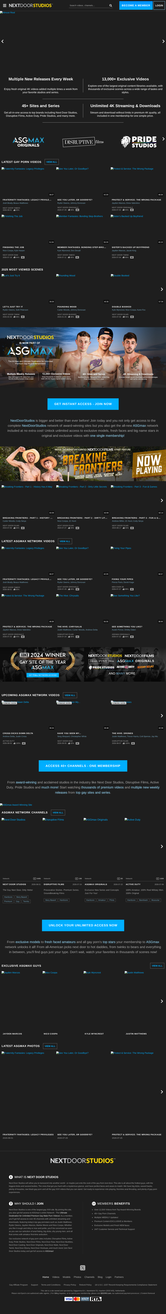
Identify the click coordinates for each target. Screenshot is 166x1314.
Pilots (111, 900)
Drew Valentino (133, 203)
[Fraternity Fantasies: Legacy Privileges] (28, 1091)
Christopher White (79, 736)
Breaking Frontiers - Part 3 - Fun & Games (138, 518)
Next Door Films (120, 314)
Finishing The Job (13, 247)
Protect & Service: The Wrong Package (136, 200)
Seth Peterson (22, 310)
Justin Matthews (64, 630)
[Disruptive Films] (83, 142)
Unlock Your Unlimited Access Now (83, 925)
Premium (8, 901)
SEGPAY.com (106, 1293)
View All (51, 162)
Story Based (21, 897)
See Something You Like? (127, 627)
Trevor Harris (133, 736)
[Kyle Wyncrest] (104, 1001)
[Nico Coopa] (63, 1001)
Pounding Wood (67, 307)
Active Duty (8, 741)
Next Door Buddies (66, 314)
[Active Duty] (145, 846)
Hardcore (8, 897)
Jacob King (131, 250)
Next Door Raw (10, 255)
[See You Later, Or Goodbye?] (83, 1091)
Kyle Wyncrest (63, 250)
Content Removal (148, 1293)
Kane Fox (141, 310)
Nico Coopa (8, 250)
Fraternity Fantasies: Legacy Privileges (28, 200)
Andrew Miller (118, 521)
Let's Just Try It (13, 307)
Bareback (143, 900)
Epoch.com (25, 1293)
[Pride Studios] (138, 142)
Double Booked (121, 307)
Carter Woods (63, 310)
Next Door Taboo (11, 208)
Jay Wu (154, 736)
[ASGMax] (31, 5)
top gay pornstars (42, 1222)
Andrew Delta (92, 630)
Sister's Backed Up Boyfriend (130, 247)
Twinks (26, 901)
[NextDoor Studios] (83, 1161)
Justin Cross (21, 736)
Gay (17, 901)
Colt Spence (145, 736)
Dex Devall (76, 250)
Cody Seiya (21, 521)
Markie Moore (42, 1225)
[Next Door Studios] (22, 846)
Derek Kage (129, 582)
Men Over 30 (118, 587)
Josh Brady (7, 203)
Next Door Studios (14, 884)
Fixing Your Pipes (122, 579)
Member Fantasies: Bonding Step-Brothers (84, 247)
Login (159, 5)
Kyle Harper (19, 250)
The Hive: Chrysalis (69, 627)
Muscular (155, 900)
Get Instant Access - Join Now (83, 404)
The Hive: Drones (122, 733)
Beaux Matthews (20, 203)
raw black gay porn (33, 1189)
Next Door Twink (120, 255)
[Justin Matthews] (145, 1001)
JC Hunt (72, 521)
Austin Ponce (118, 630)
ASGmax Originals (121, 634)
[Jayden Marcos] (22, 1001)
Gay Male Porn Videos (49, 1216)
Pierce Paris (117, 582)
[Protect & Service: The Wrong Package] (138, 1091)
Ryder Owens (63, 203)
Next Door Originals (67, 207)
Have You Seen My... (69, 733)
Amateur (102, 900)
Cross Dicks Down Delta (18, 733)
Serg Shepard (63, 736)
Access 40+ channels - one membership (83, 766)
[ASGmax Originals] (27, 142)
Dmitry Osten (130, 630)
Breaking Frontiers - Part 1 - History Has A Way (33, 518)
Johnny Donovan (77, 203)
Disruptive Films (65, 634)
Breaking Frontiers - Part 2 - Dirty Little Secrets (88, 518)
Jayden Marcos (118, 203)
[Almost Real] (83, 41)
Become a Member (136, 5)
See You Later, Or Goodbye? (74, 200)
